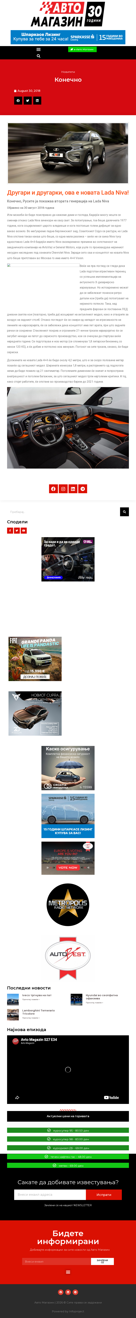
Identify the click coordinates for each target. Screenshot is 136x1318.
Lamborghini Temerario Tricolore (38, 1012)
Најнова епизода (26, 1029)
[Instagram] (63, 488)
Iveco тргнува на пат (37, 995)
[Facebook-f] (10, 531)
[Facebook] (53, 488)
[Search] (124, 511)
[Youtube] (24, 531)
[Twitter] (17, 531)
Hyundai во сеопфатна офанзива (102, 997)
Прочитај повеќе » (30, 999)
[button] (38, 49)
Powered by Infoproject (68, 1311)
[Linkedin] (73, 488)
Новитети (68, 72)
